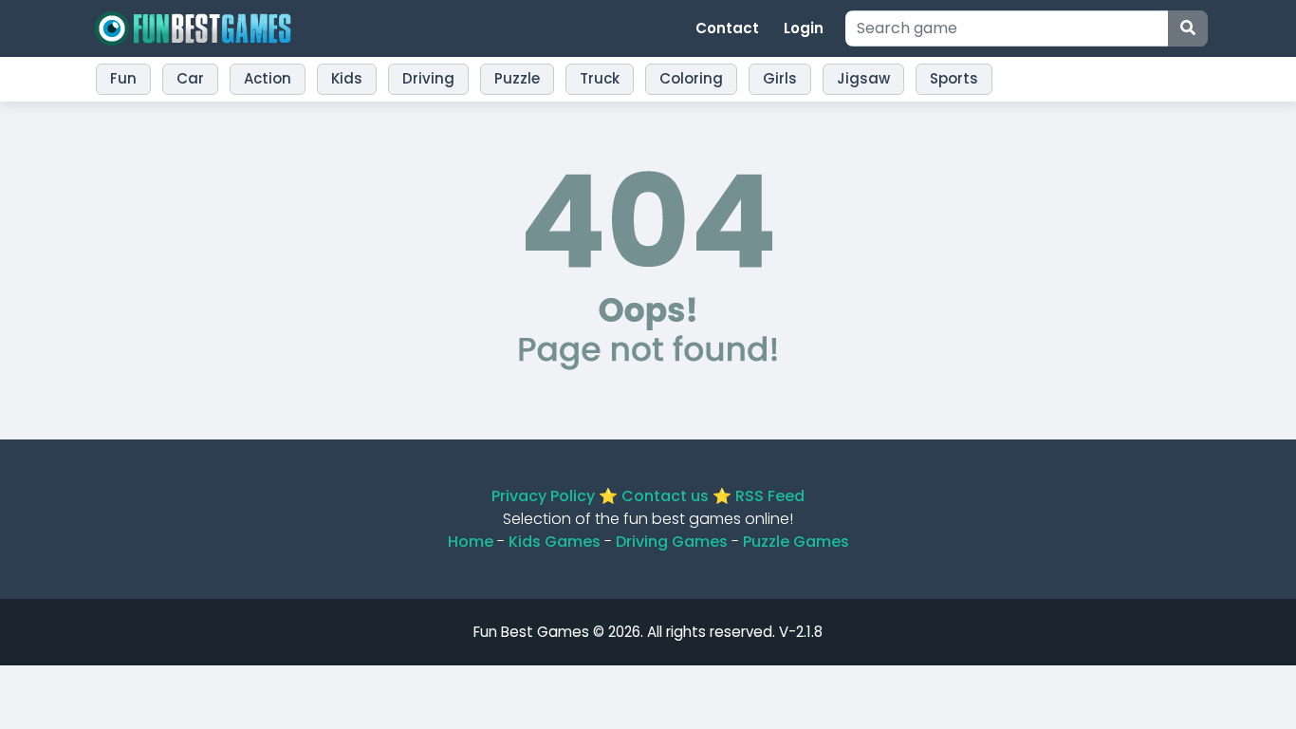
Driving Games (672, 541)
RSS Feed (770, 496)
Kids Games (555, 541)
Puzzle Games (796, 541)
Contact (727, 28)
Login (804, 28)
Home (470, 541)
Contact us (665, 496)
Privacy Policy (543, 496)
